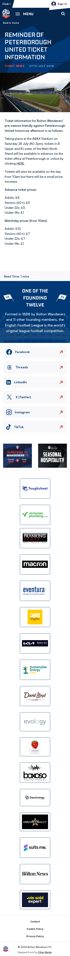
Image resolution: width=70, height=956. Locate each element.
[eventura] (35, 591)
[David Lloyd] (35, 696)
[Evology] (35, 721)
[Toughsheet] (35, 489)
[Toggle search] (63, 14)
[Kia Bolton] (35, 643)
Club (5, 3)
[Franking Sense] (35, 538)
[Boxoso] (35, 773)
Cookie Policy (35, 928)
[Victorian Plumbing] (35, 515)
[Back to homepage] (6, 14)
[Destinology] (35, 797)
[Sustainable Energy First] (35, 670)
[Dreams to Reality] (35, 821)
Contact (35, 921)
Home (15, 23)
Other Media (45, 952)
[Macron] (35, 564)
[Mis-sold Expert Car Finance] (35, 899)
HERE (20, 163)
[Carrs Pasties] (35, 617)
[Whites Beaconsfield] (35, 746)
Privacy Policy (35, 936)
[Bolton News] (35, 874)
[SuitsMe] (35, 847)
